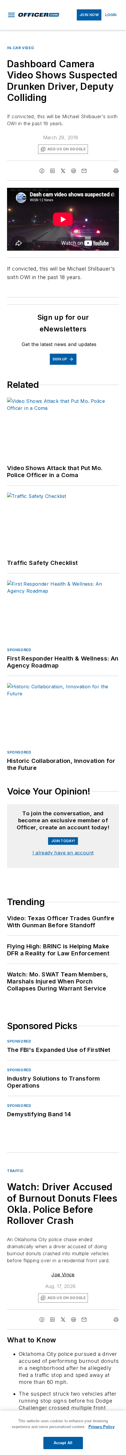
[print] (116, 171)
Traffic (15, 1211)
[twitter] (63, 171)
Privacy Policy (101, 1427)
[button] (11, 15)
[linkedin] (52, 171)
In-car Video (20, 48)
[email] (84, 171)
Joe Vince (63, 1315)
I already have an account (63, 893)
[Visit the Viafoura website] (103, 836)
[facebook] (42, 171)
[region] (63, 824)
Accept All (63, 1443)
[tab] (24, 809)
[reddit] (73, 171)
